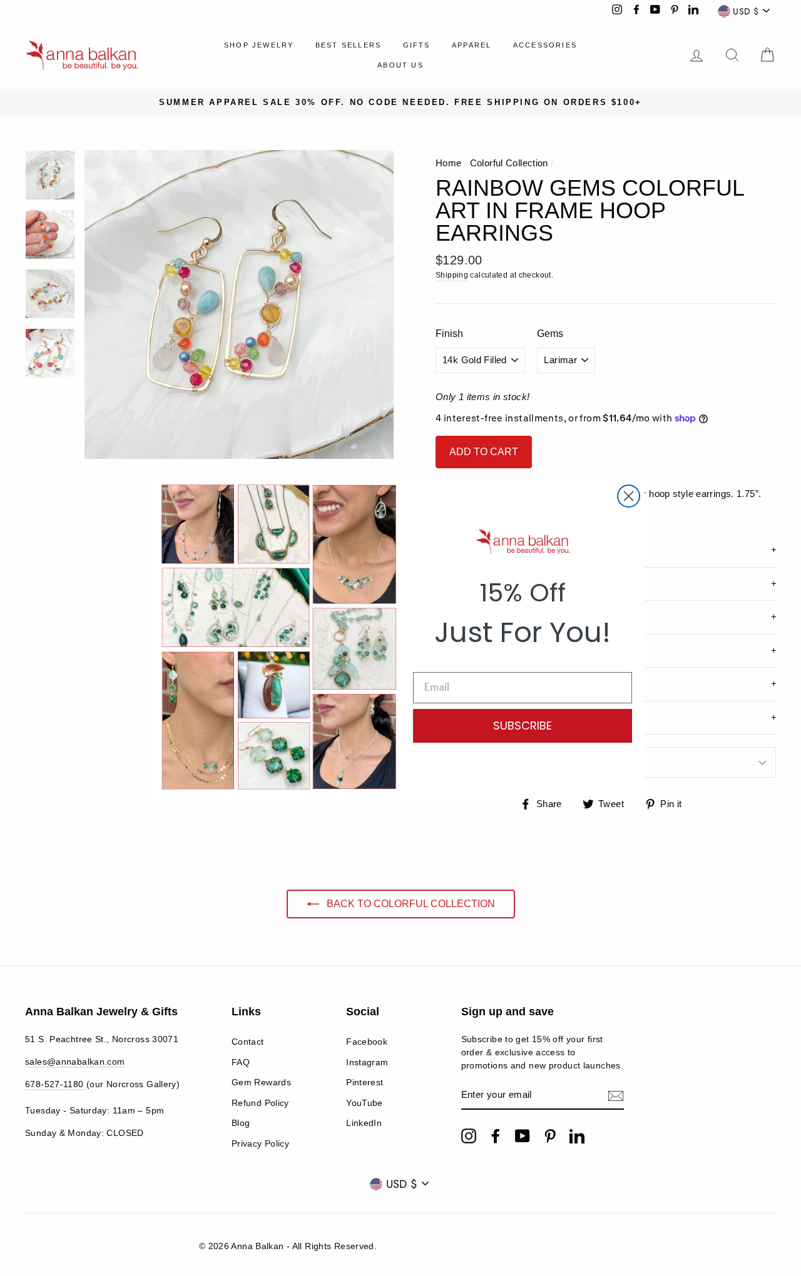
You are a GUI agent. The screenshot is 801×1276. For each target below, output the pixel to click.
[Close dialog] (629, 496)
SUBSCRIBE (522, 725)
